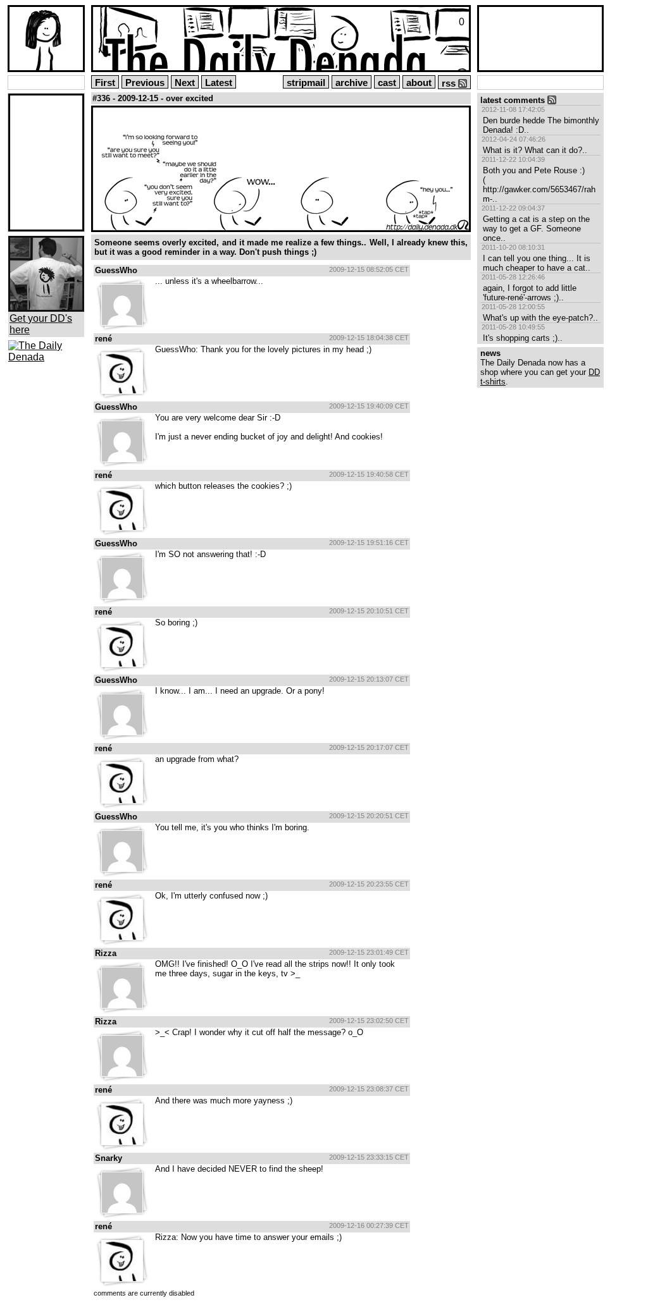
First (105, 83)
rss (450, 83)
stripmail (306, 83)
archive (351, 83)
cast (387, 83)
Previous (145, 83)
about (419, 83)
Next (185, 83)
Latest (218, 83)
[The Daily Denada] (46, 357)
